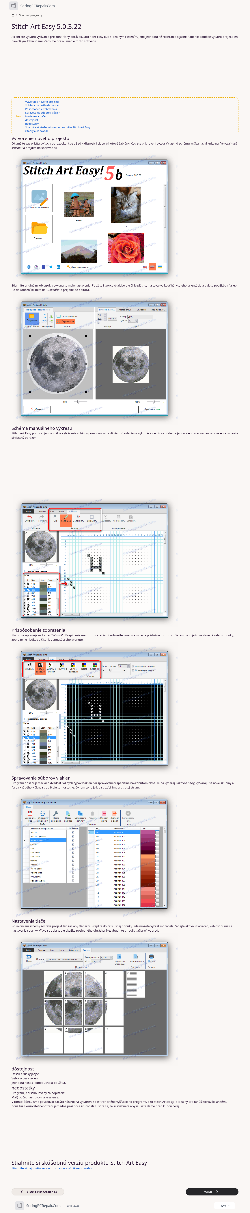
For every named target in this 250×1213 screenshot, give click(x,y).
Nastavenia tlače (35, 116)
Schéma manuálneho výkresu (43, 105)
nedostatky (32, 123)
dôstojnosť (31, 120)
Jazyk (223, 1205)
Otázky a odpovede (36, 131)
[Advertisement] (123, 70)
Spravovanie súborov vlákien (42, 112)
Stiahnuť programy (30, 15)
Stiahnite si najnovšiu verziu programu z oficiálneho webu (52, 1168)
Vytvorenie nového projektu (42, 101)
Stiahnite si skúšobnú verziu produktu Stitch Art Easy (57, 127)
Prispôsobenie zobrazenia (41, 109)
